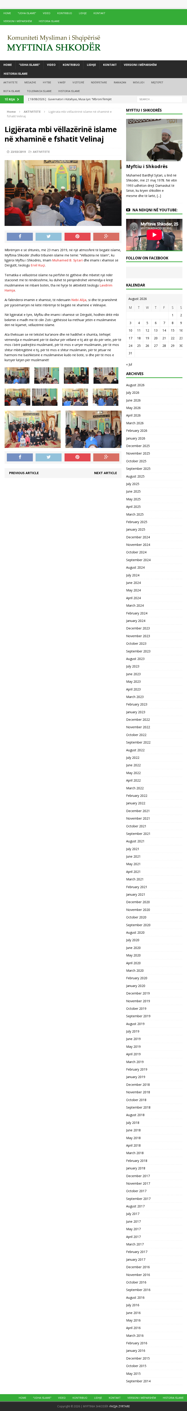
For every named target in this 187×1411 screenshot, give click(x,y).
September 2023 (138, 651)
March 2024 (135, 605)
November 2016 (138, 1275)
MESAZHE (30, 82)
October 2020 (136, 917)
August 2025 (135, 476)
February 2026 (136, 430)
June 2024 (133, 582)
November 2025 (138, 453)
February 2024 (136, 613)
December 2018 (138, 1084)
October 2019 (136, 1008)
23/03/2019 (18, 152)
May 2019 (133, 1046)
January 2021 (135, 894)
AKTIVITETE (10, 82)
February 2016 (136, 1343)
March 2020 (135, 970)
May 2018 (133, 1138)
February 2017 (136, 1252)
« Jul (129, 364)
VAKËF (62, 82)
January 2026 (135, 438)
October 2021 (136, 826)
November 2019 (138, 1001)
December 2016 (138, 1267)
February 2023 (136, 704)
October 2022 (136, 735)
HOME (7, 13)
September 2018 (138, 1107)
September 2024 (138, 560)
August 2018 (135, 1115)
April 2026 (133, 415)
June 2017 (133, 1221)
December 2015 (138, 1358)
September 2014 (138, 1381)
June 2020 (133, 948)
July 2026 (132, 392)
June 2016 (133, 1313)
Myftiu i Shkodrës (147, 166)
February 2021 (136, 887)
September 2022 (138, 742)
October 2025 (136, 461)
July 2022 (132, 757)
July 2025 (132, 484)
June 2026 (133, 400)
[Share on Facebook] (20, 237)
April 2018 (133, 1145)
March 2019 (135, 1062)
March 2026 (135, 423)
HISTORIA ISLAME (49, 21)
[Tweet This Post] (49, 237)
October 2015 (136, 1366)
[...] (159, 196)
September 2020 (138, 925)
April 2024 (133, 598)
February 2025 (136, 522)
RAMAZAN (120, 82)
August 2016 (135, 1297)
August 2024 (135, 567)
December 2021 (138, 811)
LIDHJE (83, 13)
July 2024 (132, 575)
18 (139, 338)
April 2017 (133, 1237)
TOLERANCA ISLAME (39, 91)
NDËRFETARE (99, 82)
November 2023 (138, 636)
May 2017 (133, 1229)
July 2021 (132, 849)
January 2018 (135, 1168)
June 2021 (133, 856)
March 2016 (135, 1335)
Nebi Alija (78, 300)
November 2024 (138, 544)
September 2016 (138, 1290)
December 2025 (138, 446)
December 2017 (138, 1176)
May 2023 (133, 681)
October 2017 (136, 1191)
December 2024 (138, 537)
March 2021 (135, 879)
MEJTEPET (157, 82)
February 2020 (136, 978)
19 (147, 338)
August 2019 (135, 1024)
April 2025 (133, 506)
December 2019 (138, 993)
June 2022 (133, 765)
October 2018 (136, 1100)
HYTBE (47, 82)
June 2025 (133, 491)
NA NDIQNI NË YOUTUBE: (154, 209)
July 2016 (132, 1305)
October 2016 (136, 1282)
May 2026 (133, 408)
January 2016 (135, 1350)
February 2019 (136, 1069)
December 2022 (138, 719)
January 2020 (135, 986)
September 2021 (138, 833)
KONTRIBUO (64, 13)
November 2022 (138, 727)
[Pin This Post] (78, 237)
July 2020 (132, 940)
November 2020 (138, 909)
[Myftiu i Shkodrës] (154, 158)
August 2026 (135, 385)
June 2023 (133, 674)
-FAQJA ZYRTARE (119, 1406)
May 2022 (133, 773)
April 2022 (133, 780)
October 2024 (136, 552)
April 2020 (133, 963)
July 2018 (132, 1122)
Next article (105, 473)
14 (164, 330)
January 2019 (135, 1077)
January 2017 (135, 1259)
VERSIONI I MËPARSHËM (17, 21)
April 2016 (133, 1328)
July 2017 (132, 1214)
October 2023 (136, 643)
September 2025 (138, 468)
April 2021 (133, 871)
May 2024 (133, 590)
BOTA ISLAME (11, 91)
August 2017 (135, 1206)
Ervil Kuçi (38, 265)
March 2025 (135, 514)
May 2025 (133, 499)
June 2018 (133, 1130)
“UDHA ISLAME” (27, 13)
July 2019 (132, 1031)
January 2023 (135, 712)
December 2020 (138, 902)
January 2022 (135, 803)
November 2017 (138, 1183)
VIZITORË (78, 82)
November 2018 (138, 1092)
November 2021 (138, 818)
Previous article (24, 473)
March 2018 (135, 1153)
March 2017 (135, 1244)
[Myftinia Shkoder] (93, 42)
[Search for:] (159, 99)
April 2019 (133, 1054)
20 (156, 338)
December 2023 (138, 628)
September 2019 (138, 1016)
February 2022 (136, 795)
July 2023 (132, 666)
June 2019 (133, 1039)
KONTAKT (99, 13)
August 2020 (135, 932)
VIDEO (46, 13)
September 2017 (138, 1198)
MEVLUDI (138, 82)
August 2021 (135, 841)
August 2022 (135, 750)
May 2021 (133, 864)
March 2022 (135, 788)
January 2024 (135, 621)
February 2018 (136, 1160)
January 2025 (135, 529)
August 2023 (135, 659)
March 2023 (135, 697)
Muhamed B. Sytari (67, 260)
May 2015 (133, 1373)
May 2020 (133, 955)
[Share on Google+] (106, 237)
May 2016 (133, 1320)
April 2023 (133, 689)
